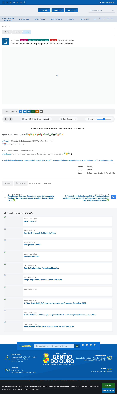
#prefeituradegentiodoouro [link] (57, 160)
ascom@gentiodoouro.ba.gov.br (23, 372)
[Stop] (10, 119)
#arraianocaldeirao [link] (29, 160)
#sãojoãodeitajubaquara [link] (12, 160)
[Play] (5, 119)
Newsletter (25, 346)
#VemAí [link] (5, 141)
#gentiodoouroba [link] (106, 160)
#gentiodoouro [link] (75, 160)
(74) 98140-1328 (17, 370)
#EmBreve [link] (6, 154)
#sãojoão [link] (41, 160)
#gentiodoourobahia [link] (90, 160)
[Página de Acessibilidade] (24, 2)
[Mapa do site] (20, 2)
